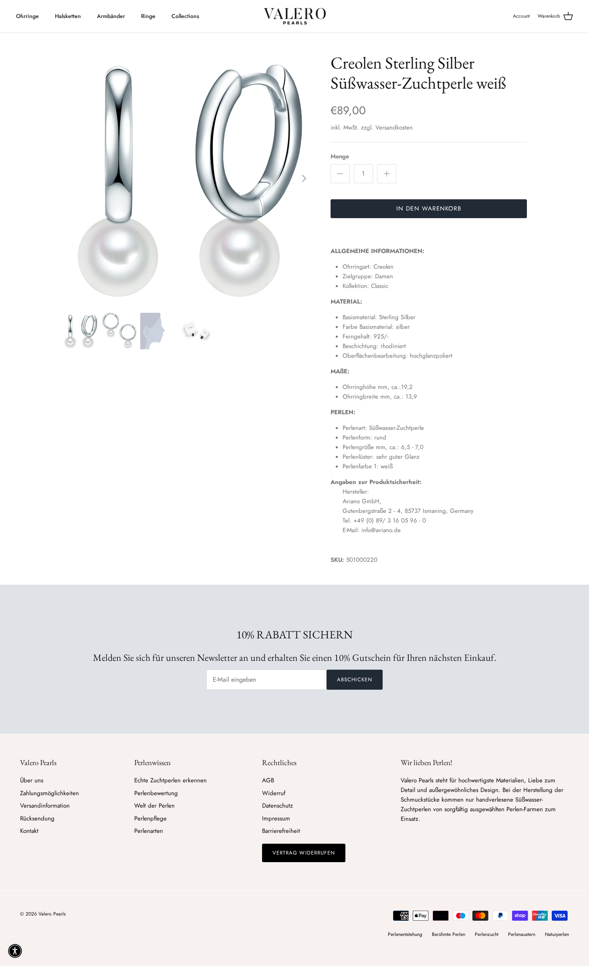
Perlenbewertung (156, 793)
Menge (340, 156)
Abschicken (354, 679)
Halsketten (68, 16)
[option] (187, 178)
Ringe (148, 16)
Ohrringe (27, 16)
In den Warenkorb (428, 208)
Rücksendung (37, 818)
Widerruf (273, 793)
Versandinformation (45, 805)
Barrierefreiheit (281, 830)
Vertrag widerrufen (303, 853)
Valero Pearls (52, 913)
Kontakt (29, 830)
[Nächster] (304, 178)
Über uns (31, 780)
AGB (268, 780)
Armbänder (111, 16)
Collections (185, 16)
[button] (15, 951)
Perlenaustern (521, 934)
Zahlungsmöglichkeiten (49, 793)
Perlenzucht (486, 934)
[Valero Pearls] (295, 16)
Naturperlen (557, 934)
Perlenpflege (150, 818)
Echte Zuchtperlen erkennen (170, 780)
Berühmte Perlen (448, 934)
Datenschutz (277, 805)
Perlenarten (148, 830)
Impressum (276, 818)
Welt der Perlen (154, 805)
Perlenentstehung (405, 934)
